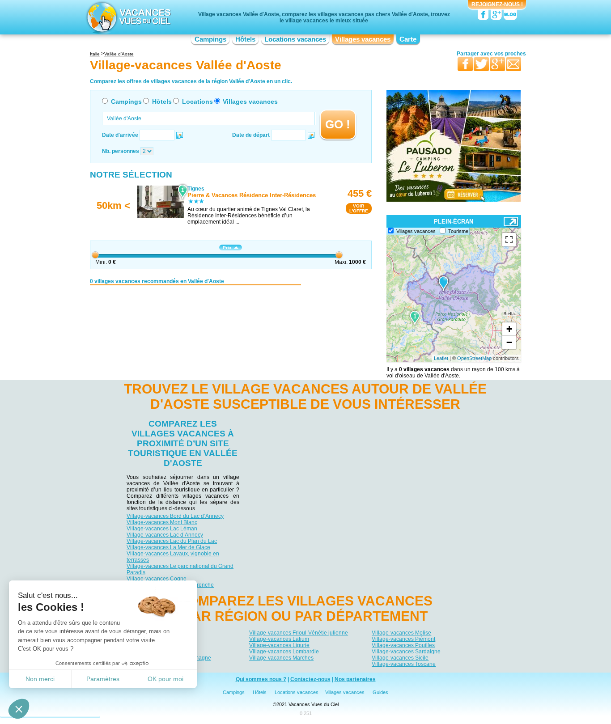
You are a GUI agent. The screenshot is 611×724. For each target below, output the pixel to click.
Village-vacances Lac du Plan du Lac (172, 541)
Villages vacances (362, 39)
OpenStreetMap (474, 358)
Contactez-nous (310, 679)
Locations (197, 101)
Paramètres (102, 678)
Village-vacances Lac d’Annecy (165, 535)
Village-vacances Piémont (403, 639)
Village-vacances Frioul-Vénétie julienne (298, 633)
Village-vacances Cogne (157, 579)
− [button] (509, 342)
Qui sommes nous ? (261, 679)
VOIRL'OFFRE (358, 208)
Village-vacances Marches (281, 658)
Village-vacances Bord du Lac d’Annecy (175, 516)
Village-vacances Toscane (404, 664)
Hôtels (245, 39)
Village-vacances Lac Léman (162, 528)
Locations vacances (295, 39)
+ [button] (509, 328)
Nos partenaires (355, 679)
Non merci (40, 678)
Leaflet (441, 358)
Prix (227, 247)
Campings (210, 39)
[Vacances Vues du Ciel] (128, 17)
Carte (407, 39)
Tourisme (458, 231)
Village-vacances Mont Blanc (162, 522)
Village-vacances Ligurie (279, 645)
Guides (380, 692)
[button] (19, 709)
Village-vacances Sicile (400, 658)
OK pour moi (165, 678)
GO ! (337, 124)
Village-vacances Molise (401, 633)
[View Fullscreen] (509, 239)
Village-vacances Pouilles (403, 645)
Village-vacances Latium (279, 639)
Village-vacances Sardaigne (406, 651)
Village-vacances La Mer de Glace (168, 547)
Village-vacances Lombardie (284, 651)
